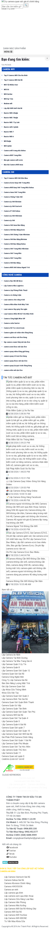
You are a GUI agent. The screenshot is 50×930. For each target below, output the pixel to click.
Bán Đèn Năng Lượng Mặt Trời (16, 683)
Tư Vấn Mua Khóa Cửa (14, 921)
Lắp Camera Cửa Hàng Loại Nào (19, 899)
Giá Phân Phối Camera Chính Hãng (17, 737)
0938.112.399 (8, 9)
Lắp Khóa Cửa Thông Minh (14, 689)
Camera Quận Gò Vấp (11, 705)
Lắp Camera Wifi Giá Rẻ (12, 715)
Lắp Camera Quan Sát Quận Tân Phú (18, 712)
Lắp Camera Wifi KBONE (15, 918)
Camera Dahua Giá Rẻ (14, 880)
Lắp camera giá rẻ (17, 784)
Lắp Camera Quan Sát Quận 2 (15, 696)
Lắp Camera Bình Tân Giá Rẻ (15, 699)
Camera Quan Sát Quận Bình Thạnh (18, 702)
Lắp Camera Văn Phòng (15, 902)
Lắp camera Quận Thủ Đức (14, 750)
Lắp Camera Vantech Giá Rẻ (17, 877)
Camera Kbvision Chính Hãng (17, 883)
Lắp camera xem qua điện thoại (18, 896)
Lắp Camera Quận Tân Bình (14, 708)
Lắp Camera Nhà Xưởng (15, 905)
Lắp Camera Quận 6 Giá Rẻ (14, 724)
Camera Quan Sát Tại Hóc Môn (16, 746)
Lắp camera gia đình (16, 787)
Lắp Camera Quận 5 (11, 721)
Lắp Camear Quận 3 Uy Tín (14, 664)
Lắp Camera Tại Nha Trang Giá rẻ (17, 661)
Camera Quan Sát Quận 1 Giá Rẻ (16, 740)
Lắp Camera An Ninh (11, 655)
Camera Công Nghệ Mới (13, 677)
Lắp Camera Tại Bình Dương (14, 658)
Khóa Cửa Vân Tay (10, 693)
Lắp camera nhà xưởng (27, 790)
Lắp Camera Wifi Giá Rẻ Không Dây (20, 908)
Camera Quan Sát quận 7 (13, 727)
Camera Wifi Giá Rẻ (13, 912)
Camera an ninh (11, 889)
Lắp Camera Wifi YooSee (15, 915)
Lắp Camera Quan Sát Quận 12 (16, 670)
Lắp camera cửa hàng (37, 787)
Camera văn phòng (36, 784)
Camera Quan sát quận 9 (13, 756)
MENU (7, 51)
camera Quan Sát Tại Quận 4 (15, 718)
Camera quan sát (27, 778)
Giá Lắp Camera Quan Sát (13, 686)
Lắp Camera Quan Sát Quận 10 (16, 731)
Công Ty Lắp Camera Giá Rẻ (14, 680)
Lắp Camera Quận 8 (11, 667)
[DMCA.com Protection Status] (10, 862)
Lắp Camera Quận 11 (11, 753)
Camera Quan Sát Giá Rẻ (13, 674)
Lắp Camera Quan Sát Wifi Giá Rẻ (17, 734)
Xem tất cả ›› (8, 589)
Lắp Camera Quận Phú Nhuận (15, 743)
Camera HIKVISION (13, 886)
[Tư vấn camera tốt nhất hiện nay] (47, 58)
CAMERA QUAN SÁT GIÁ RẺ (13, 759)
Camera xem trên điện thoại (27, 781)
